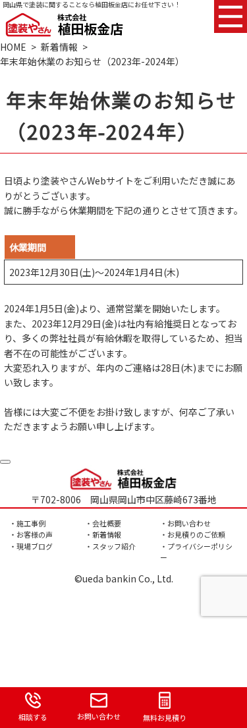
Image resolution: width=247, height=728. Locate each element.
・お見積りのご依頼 (192, 534)
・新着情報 (103, 534)
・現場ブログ (31, 546)
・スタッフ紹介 (110, 546)
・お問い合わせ (185, 523)
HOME (13, 46)
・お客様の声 (31, 534)
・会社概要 (103, 523)
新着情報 (59, 46)
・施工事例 (27, 523)
